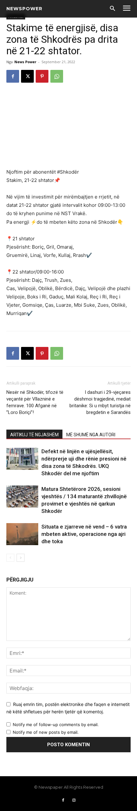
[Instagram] (74, 800)
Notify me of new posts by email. (46, 732)
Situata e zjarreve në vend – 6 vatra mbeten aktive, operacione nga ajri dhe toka (84, 533)
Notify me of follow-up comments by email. (56, 724)
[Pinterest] (42, 76)
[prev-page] (10, 558)
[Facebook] (12, 76)
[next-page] (21, 558)
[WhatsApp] (56, 76)
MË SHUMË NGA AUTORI (90, 434)
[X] (27, 76)
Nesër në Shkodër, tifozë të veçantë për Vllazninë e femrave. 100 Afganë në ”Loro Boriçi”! (34, 402)
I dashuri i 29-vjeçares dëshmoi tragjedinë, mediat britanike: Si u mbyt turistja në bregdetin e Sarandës (100, 402)
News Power (25, 61)
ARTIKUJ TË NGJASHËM (34, 434)
